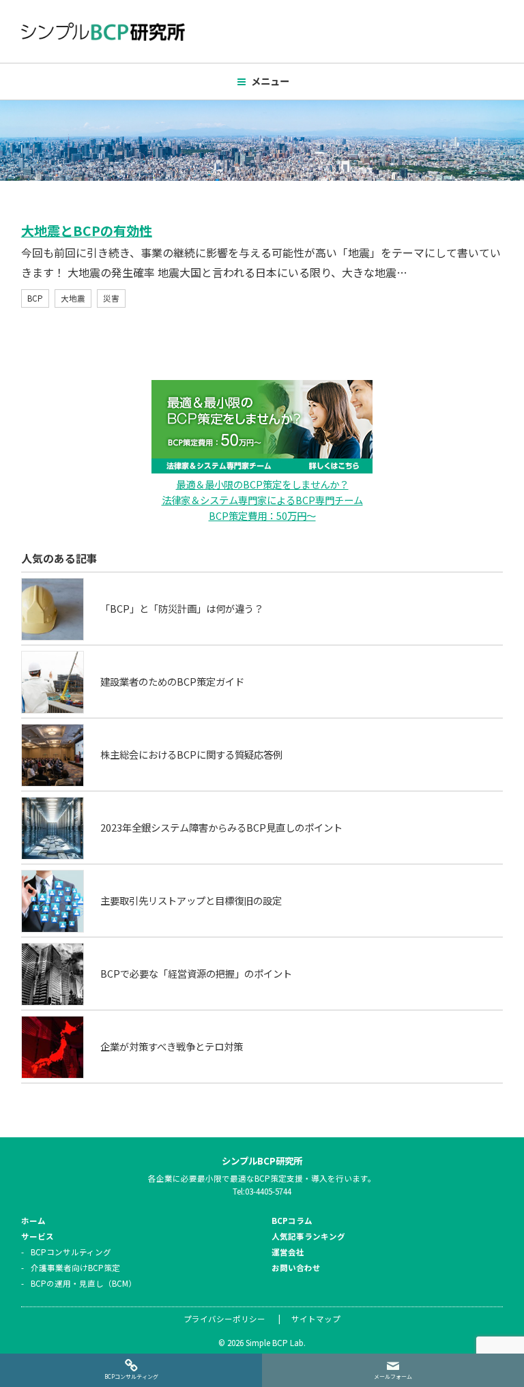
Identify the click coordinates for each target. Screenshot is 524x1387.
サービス (37, 1236)
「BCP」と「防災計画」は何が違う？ (181, 608)
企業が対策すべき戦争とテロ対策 (171, 1046)
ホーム (33, 1220)
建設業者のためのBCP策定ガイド (172, 681)
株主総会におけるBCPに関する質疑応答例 (191, 754)
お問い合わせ (296, 1267)
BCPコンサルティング (71, 1251)
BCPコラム (292, 1220)
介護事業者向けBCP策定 (75, 1267)
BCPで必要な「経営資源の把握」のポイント (196, 973)
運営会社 (288, 1251)
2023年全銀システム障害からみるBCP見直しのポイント (221, 827)
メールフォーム (393, 1376)
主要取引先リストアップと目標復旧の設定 (191, 900)
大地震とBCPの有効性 (86, 230)
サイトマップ (315, 1318)
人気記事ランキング (308, 1236)
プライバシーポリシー (224, 1318)
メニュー (270, 81)
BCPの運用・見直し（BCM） (83, 1283)
